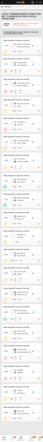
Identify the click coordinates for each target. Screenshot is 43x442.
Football (7, 7)
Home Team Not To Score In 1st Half (16, 40)
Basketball (19, 7)
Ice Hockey (32, 7)
